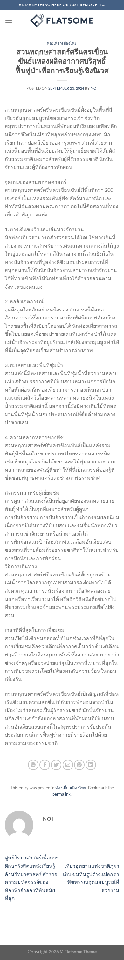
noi (94, 88)
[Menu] (8, 20)
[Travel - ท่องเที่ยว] (62, 20)
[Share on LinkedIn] (91, 765)
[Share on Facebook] (44, 765)
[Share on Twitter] (56, 765)
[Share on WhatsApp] (33, 765)
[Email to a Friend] (68, 765)
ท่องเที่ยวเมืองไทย (62, 43)
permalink (61, 794)
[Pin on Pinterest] (79, 765)
